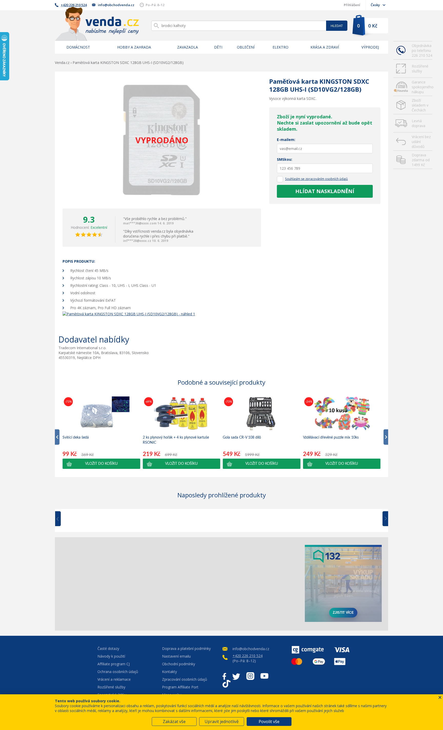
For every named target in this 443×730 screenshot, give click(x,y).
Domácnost (78, 47)
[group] (101, 432)
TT (226, 684)
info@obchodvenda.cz (116, 5)
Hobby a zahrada (134, 47)
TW (236, 676)
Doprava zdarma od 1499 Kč (421, 160)
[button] (101, 464)
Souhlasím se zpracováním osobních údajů (316, 179)
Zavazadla (187, 47)
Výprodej (370, 47)
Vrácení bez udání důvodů (421, 141)
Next (383, 519)
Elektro (280, 47)
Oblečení (246, 47)
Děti (218, 47)
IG (250, 676)
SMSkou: (284, 159)
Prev (61, 519)
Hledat (337, 25)
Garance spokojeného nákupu (422, 87)
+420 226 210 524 (74, 5)
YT (264, 676)
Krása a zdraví (324, 47)
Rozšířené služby (420, 68)
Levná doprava (418, 123)
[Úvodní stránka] (97, 24)
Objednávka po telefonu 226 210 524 (422, 50)
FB (224, 676)
